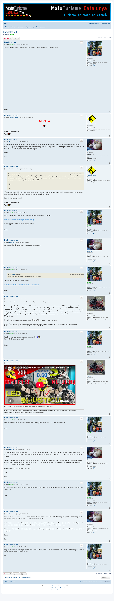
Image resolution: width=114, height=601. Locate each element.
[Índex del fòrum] (57, 12)
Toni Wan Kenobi (91, 124)
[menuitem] (6, 23)
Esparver (89, 150)
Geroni (89, 312)
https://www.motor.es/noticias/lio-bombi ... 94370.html (21, 284)
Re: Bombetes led (11, 115)
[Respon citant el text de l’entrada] (81, 42)
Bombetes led (10, 32)
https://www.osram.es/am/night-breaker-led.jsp (19, 220)
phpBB (52, 585)
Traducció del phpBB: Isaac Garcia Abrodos (57, 587)
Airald (12, 34)
